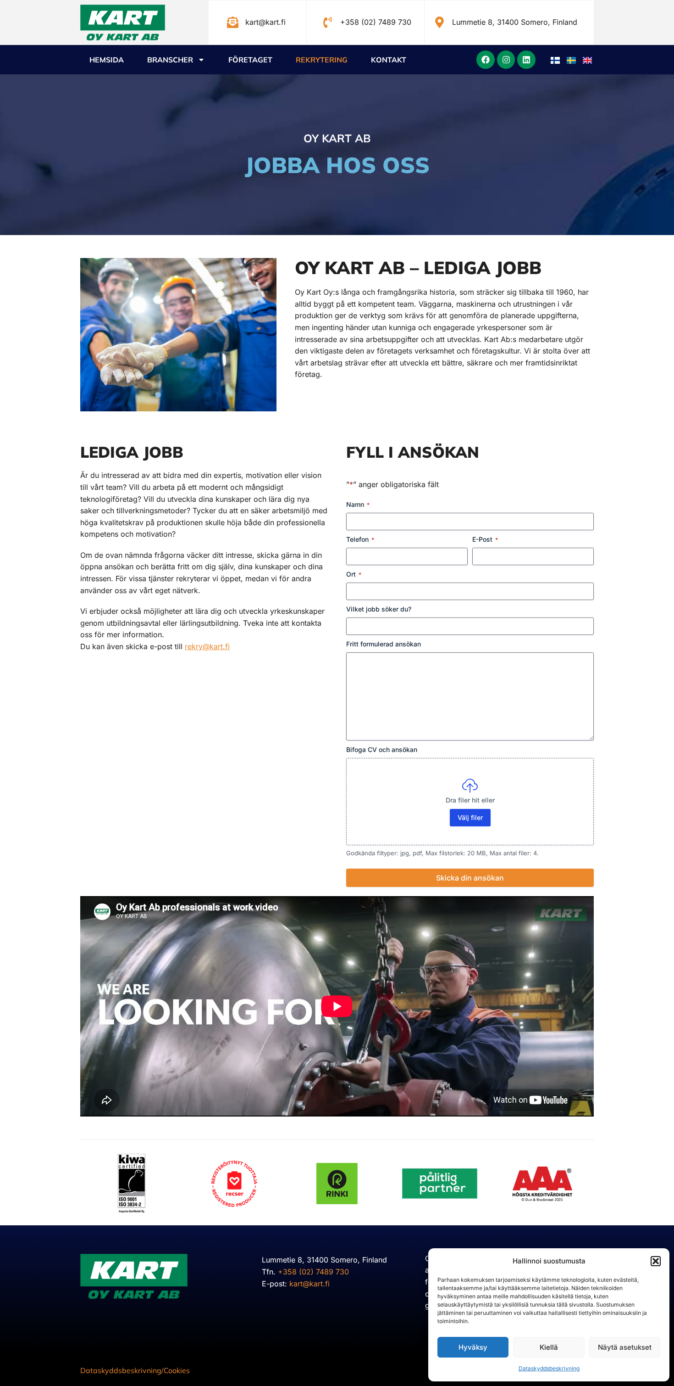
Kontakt (388, 59)
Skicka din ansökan (470, 877)
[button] (655, 1261)
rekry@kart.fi (207, 646)
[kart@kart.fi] (232, 22)
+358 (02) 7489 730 (375, 22)
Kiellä (549, 1347)
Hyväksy (473, 1347)
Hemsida (106, 59)
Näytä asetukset (625, 1347)
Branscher (170, 59)
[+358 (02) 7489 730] (327, 22)
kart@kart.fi (265, 22)
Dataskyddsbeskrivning (549, 1368)
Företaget (250, 59)
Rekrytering (322, 59)
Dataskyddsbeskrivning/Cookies (135, 1370)
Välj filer (470, 817)
